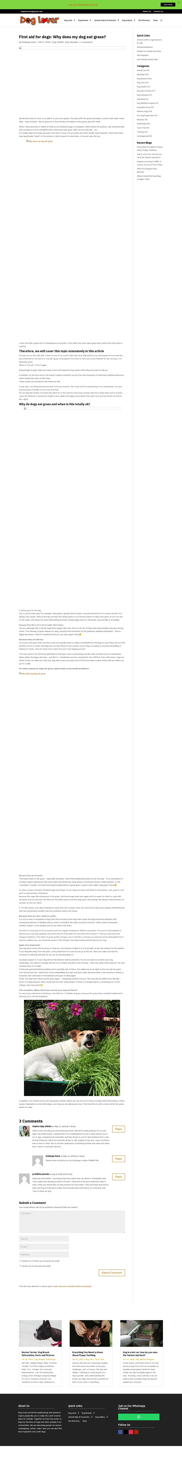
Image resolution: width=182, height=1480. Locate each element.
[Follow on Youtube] (136, 1432)
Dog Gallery (127, 20)
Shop (155, 20)
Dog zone (68, 20)
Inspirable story (143, 107)
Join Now (168, 4)
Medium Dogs (142, 111)
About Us (147, 11)
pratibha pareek (40, 1174)
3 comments (86, 42)
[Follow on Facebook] (120, 1432)
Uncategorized (143, 136)
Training (140, 132)
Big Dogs (140, 74)
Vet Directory (144, 20)
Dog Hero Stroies (144, 91)
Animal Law (142, 70)
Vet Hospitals (142, 55)
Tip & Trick (141, 128)
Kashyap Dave (29, 42)
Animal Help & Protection (105, 20)
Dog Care (141, 82)
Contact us (158, 11)
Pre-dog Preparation (146, 115)
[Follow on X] (126, 1432)
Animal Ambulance (145, 47)
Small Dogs (141, 123)
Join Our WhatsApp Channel (83, 4)
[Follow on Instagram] (131, 1432)
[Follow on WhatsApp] (138, 1417)
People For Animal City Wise (149, 51)
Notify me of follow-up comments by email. (41, 1261)
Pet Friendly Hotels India (147, 59)
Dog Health (58, 42)
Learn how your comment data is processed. (72, 1286)
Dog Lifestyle (71, 42)
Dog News (141, 99)
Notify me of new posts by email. (36, 1266)
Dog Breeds (83, 20)
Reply (118, 1129)
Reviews (140, 119)
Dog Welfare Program (146, 103)
